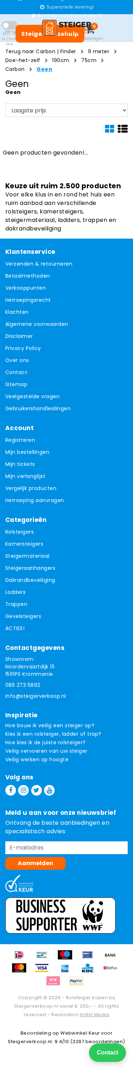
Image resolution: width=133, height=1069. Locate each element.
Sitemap (16, 384)
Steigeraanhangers (30, 568)
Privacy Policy (23, 348)
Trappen (16, 604)
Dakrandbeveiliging (30, 580)
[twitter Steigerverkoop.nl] (36, 790)
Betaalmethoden (27, 275)
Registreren (20, 440)
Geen (44, 69)
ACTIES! (14, 628)
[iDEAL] (21, 958)
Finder (68, 51)
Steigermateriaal (27, 555)
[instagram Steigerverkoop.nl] (23, 790)
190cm (60, 60)
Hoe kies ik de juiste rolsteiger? (45, 742)
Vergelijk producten (30, 488)
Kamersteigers (24, 543)
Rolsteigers (19, 531)
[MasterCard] (21, 971)
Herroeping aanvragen (34, 500)
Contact (16, 372)
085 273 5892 (22, 685)
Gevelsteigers (23, 616)
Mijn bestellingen (27, 452)
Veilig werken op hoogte (36, 759)
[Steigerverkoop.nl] (66, 27)
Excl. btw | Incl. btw (9, 39)
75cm (88, 60)
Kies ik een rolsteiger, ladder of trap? (53, 733)
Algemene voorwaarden (36, 324)
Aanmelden (35, 863)
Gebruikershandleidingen (38, 408)
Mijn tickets (20, 464)
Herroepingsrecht (28, 300)
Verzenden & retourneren (38, 263)
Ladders (15, 592)
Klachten (17, 312)
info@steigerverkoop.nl (35, 696)
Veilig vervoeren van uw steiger (46, 751)
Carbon (15, 69)
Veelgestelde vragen (32, 396)
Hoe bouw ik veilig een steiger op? (49, 725)
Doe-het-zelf (22, 60)
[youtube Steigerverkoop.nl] (49, 790)
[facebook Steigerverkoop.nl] (10, 790)
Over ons (17, 360)
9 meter (98, 51)
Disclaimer (19, 336)
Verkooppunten (25, 287)
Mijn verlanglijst (25, 476)
